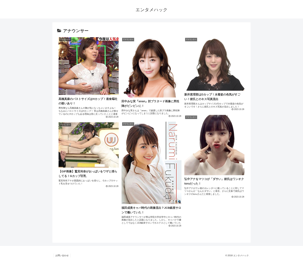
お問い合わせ (62, 255)
